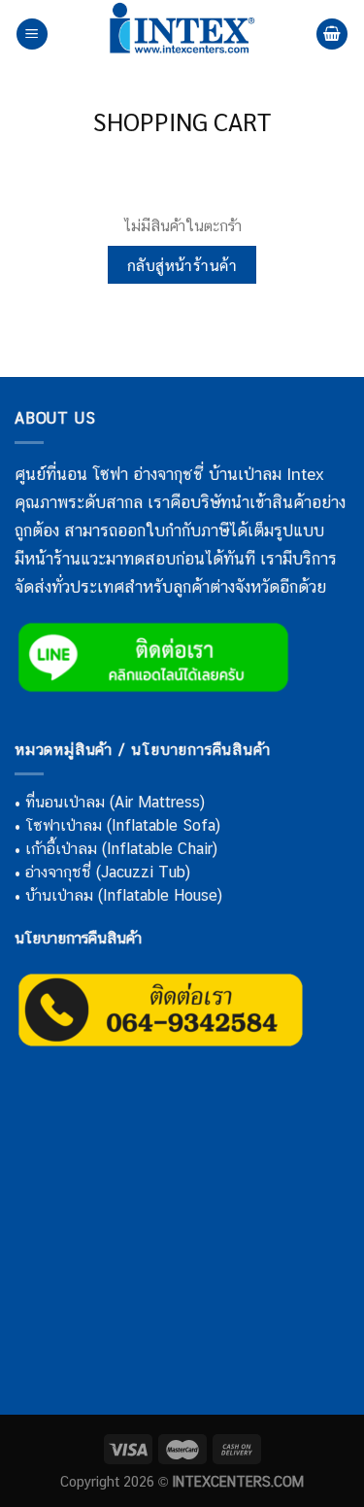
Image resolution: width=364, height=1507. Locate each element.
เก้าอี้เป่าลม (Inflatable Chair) (121, 848)
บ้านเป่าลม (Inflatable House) (123, 895)
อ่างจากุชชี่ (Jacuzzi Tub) (107, 872)
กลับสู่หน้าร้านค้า (182, 265)
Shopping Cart (182, 122)
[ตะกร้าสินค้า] (331, 34)
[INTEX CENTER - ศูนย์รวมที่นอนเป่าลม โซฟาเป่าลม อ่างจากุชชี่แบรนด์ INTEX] (182, 34)
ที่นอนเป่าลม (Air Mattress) (115, 802)
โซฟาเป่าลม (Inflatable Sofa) (122, 825)
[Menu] (32, 34)
